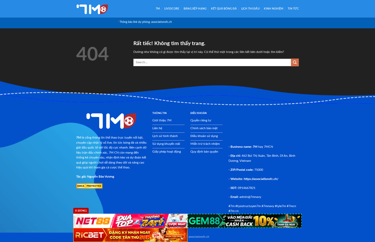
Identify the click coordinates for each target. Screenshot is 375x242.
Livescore (171, 8)
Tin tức (293, 8)
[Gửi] (295, 62)
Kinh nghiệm (273, 8)
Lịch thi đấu (250, 8)
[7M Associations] (95, 9)
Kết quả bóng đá (224, 8)
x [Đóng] (81, 211)
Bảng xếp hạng (195, 8)
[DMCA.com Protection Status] (89, 185)
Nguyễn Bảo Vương (100, 176)
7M (158, 8)
